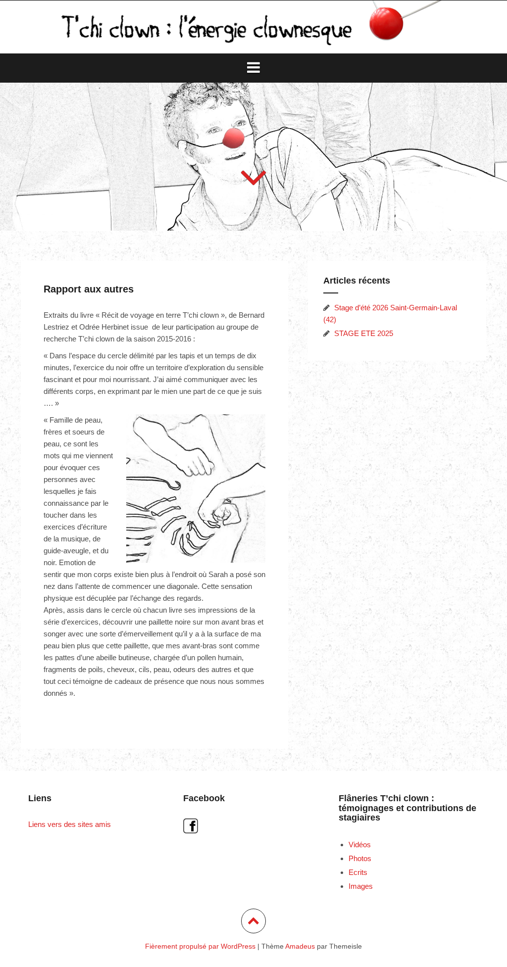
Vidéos (360, 844)
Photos (360, 858)
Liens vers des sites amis (69, 824)
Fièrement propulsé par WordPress (200, 946)
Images (361, 886)
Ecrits (358, 872)
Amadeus (300, 946)
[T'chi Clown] (253, 26)
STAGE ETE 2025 (363, 333)
